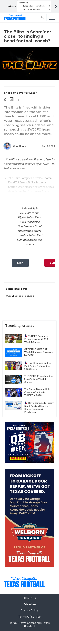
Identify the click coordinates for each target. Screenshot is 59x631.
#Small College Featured (20, 296)
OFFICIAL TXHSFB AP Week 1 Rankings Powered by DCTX (38, 352)
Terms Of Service (29, 616)
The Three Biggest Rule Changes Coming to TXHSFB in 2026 (37, 392)
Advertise (29, 604)
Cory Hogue (20, 146)
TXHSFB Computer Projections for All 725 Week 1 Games (36, 339)
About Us (29, 598)
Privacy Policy (29, 610)
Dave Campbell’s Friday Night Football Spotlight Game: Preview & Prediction (39, 407)
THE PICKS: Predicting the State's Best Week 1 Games (38, 379)
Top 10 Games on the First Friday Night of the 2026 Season (37, 366)
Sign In (20, 264)
